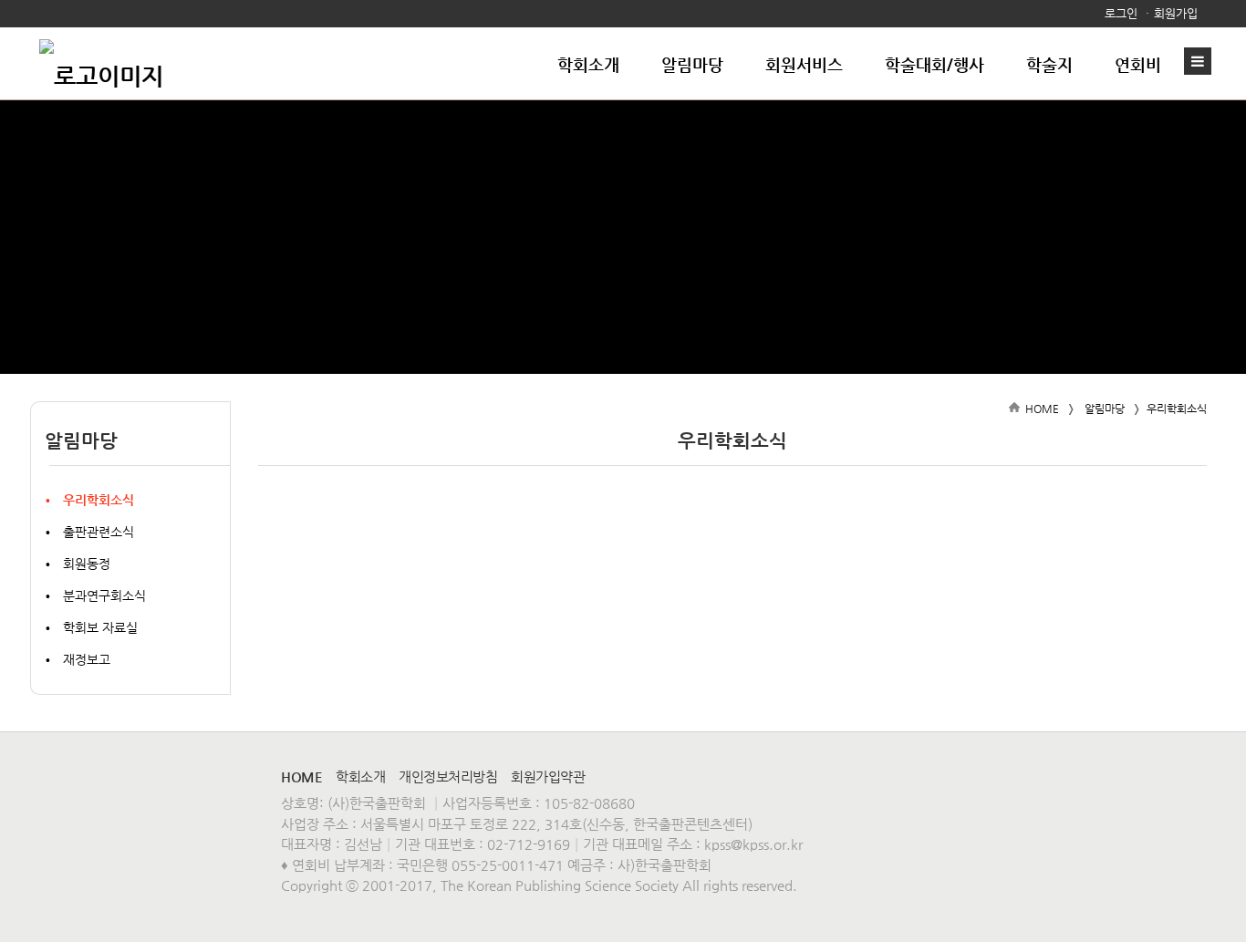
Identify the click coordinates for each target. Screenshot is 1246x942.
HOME (1042, 408)
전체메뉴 (1202, 61)
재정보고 (86, 659)
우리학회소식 (98, 499)
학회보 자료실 (100, 627)
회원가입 (1176, 13)
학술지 (1049, 64)
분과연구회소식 (104, 595)
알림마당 (692, 64)
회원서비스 (804, 64)
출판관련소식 (98, 531)
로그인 (1121, 13)
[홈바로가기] (101, 64)
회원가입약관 (548, 776)
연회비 (1138, 64)
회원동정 (86, 563)
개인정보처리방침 (448, 776)
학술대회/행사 (934, 64)
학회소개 (588, 64)
